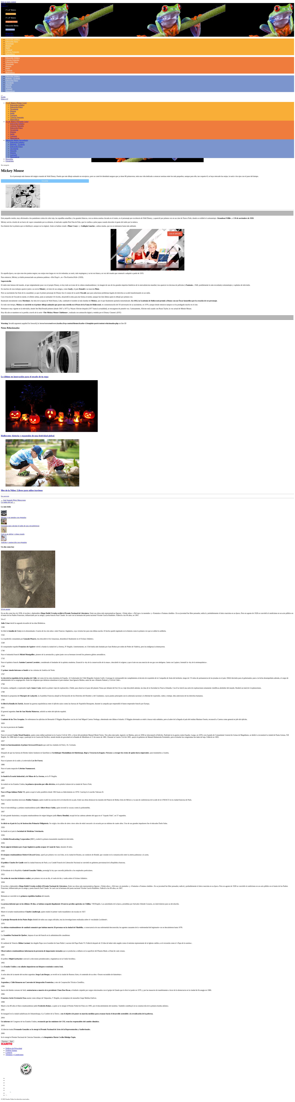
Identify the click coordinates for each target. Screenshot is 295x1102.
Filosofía (9, 85)
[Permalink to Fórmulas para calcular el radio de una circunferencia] (4, 524)
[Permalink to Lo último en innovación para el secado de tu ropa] (42, 372)
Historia (8, 46)
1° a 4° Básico (16, 103)
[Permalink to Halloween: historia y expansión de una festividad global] (52, 431)
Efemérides (10, 36)
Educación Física (12, 42)
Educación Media (17, 140)
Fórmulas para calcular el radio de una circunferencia (20, 526)
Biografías (9, 33)
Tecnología (10, 44)
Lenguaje (9, 50)
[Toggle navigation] (2, 95)
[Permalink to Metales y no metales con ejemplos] (4, 515)
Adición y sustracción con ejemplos (14, 542)
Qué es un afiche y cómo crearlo (12, 534)
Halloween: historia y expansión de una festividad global (28, 436)
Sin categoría (5, 496)
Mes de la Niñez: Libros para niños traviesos (22, 490)
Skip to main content (8, 2)
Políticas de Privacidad (14, 1048)
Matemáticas (10, 54)
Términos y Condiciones (14, 1055)
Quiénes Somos (11, 1050)
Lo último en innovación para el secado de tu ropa (24, 376)
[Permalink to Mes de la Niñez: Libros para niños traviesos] (42, 486)
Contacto (9, 1053)
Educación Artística (13, 39)
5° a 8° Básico (17, 122)
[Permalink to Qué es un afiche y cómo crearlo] (4, 532)
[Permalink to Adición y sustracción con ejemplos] (4, 540)
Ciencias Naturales (12, 52)
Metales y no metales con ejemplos (13, 517)
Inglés (8, 48)
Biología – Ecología (13, 78)
